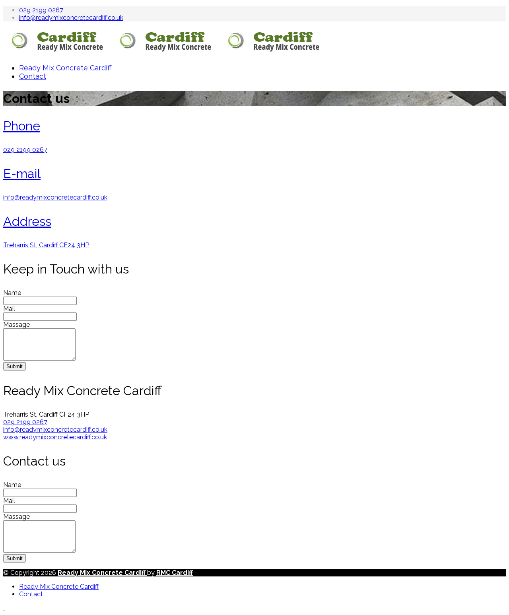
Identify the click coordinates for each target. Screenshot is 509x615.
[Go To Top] (4, 608)
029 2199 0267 (41, 10)
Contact (32, 76)
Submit (14, 366)
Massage (16, 324)
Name (12, 293)
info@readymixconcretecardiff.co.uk (71, 17)
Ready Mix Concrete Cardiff (65, 68)
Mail (9, 308)
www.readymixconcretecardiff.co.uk (55, 437)
